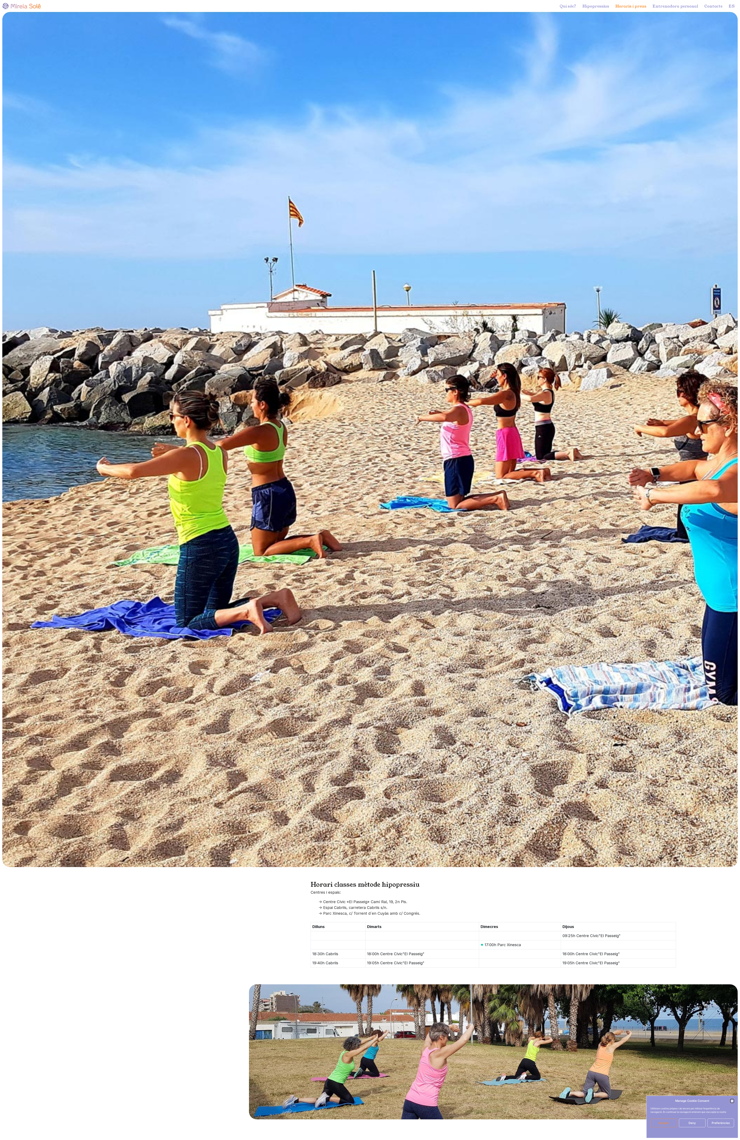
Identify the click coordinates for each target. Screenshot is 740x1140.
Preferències (721, 1123)
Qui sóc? (568, 6)
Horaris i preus (630, 6)
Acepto (664, 1123)
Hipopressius (595, 6)
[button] (732, 1101)
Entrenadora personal (675, 6)
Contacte (713, 6)
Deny (692, 1123)
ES (732, 6)
